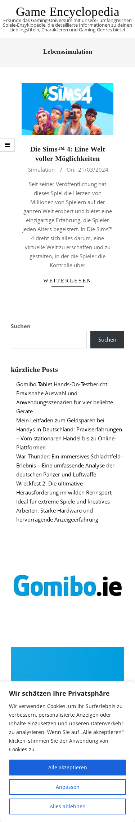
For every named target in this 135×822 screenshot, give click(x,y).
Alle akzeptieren (67, 767)
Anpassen (68, 786)
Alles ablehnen (68, 806)
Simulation (41, 169)
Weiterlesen (67, 280)
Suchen (21, 326)
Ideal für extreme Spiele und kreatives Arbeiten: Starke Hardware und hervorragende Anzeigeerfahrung (63, 510)
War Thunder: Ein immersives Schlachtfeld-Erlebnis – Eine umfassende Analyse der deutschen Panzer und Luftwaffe (69, 465)
